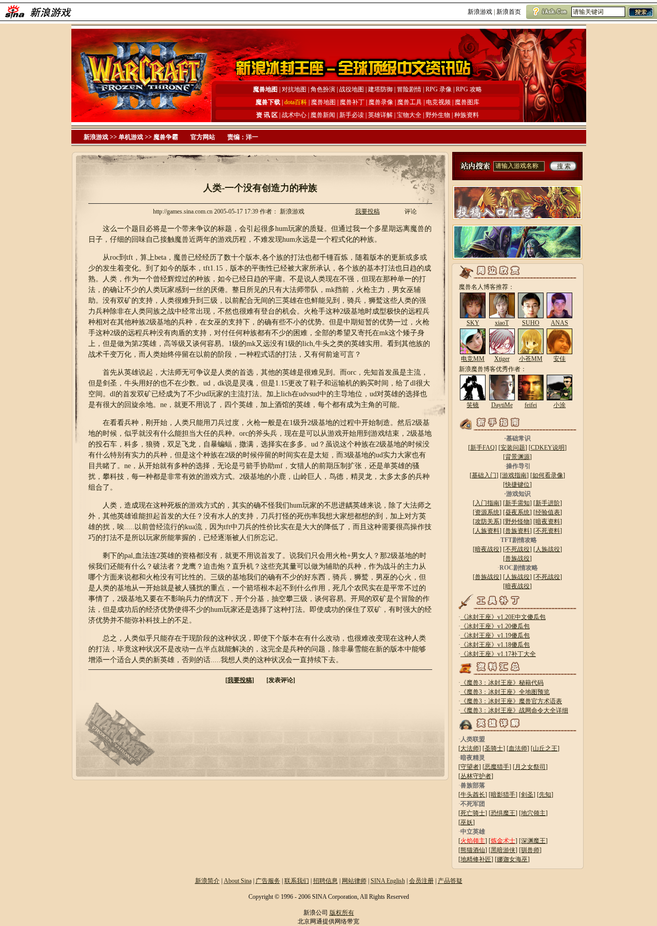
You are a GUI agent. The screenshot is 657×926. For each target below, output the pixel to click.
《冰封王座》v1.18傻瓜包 (495, 644)
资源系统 (487, 512)
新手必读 (351, 115)
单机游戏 (131, 137)
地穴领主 (533, 813)
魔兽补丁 (352, 102)
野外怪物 (517, 521)
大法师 (469, 748)
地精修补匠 (475, 859)
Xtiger (502, 358)
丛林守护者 (475, 776)
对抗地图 (294, 89)
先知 (545, 794)
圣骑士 (494, 748)
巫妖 (466, 822)
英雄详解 (380, 115)
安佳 (559, 358)
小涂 (559, 405)
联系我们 (296, 880)
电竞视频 (438, 102)
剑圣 (527, 794)
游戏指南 (514, 475)
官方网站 (202, 137)
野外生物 (438, 115)
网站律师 (354, 880)
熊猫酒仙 (472, 850)
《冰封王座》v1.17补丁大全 (498, 654)
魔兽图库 (467, 102)
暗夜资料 (547, 521)
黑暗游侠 (503, 850)
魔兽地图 (323, 102)
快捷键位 (517, 484)
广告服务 (268, 880)
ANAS (559, 322)
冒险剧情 (409, 89)
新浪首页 (508, 11)
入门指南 (487, 503)
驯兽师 (530, 850)
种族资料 (466, 115)
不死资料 (547, 530)
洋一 (252, 137)
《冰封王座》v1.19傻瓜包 (495, 635)
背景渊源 (517, 456)
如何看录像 (547, 475)
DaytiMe (502, 405)
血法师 (518, 748)
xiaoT (502, 322)
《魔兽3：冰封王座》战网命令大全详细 (514, 710)
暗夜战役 (487, 549)
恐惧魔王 (503, 813)
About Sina (238, 880)
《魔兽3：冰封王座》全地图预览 (505, 692)
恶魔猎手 (497, 766)
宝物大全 (409, 115)
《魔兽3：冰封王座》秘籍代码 (502, 682)
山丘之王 (545, 748)
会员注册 (421, 880)
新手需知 (517, 503)
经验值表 (547, 512)
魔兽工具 (409, 102)
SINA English (388, 880)
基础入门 (484, 475)
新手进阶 (547, 503)
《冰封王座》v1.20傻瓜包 (495, 626)
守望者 (469, 766)
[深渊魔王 (532, 840)
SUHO (530, 322)
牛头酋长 (472, 794)
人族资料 (487, 530)
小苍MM (531, 358)
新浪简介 (207, 880)
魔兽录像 (381, 102)
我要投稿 (367, 211)
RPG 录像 (439, 89)
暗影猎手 (503, 794)
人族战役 (547, 549)
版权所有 (342, 912)
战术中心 (294, 115)
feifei (531, 405)
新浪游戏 (480, 11)
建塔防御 (380, 89)
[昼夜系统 (516, 512)
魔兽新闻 (323, 115)
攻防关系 (487, 521)
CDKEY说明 (548, 447)
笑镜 (473, 405)
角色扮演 (323, 89)
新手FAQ (482, 447)
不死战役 (517, 549)
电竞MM (473, 358)
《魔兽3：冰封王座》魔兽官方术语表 (511, 701)
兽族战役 (517, 558)
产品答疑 (450, 880)
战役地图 (351, 89)
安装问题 (512, 447)
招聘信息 (325, 880)
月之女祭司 (530, 766)
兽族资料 (517, 530)
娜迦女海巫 (512, 859)
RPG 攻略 (469, 89)
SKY (473, 322)
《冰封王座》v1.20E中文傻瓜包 (503, 617)
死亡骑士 (472, 813)
